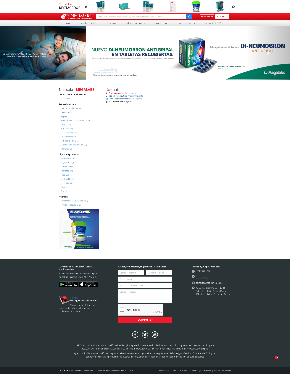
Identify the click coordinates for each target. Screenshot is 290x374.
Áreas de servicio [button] (186, 23)
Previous (86, 6)
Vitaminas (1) (66, 149)
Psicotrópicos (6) (68, 136)
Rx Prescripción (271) (69, 141)
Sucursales (65, 98)
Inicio (68, 23)
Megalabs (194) (67, 183)
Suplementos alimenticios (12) (73, 144)
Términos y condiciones (201, 370)
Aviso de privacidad (222, 370)
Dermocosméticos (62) (70, 108)
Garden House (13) (68, 166)
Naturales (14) (66, 128)
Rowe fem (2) (66, 191)
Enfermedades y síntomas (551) (74, 200)
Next (233, 6)
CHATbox (74, 297)
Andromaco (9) (67, 158)
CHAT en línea (202, 277)
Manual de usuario (179, 370)
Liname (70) (65, 124)
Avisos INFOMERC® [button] (213, 23)
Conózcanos (163, 370)
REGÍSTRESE (222, 16)
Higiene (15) (65, 116)
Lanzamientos (162, 23)
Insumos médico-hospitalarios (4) (75, 120)
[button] (22, 53)
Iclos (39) (64, 175)
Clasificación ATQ (88, 23)
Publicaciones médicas (136, 23)
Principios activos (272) (70, 205)
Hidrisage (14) (66, 171)
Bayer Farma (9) (67, 162)
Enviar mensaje (145, 319)
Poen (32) (64, 187)
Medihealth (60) (67, 179)
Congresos (111, 23)
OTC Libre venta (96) (69, 132)
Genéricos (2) (66, 112)
